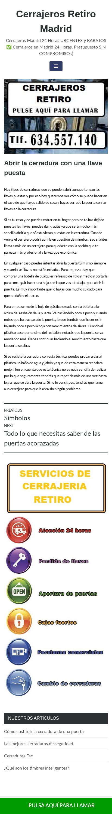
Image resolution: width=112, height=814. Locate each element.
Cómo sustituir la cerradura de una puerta (44, 731)
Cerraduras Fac (18, 756)
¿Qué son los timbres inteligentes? (36, 768)
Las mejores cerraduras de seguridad (38, 744)
